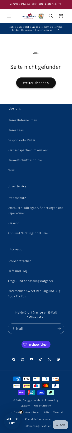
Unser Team (16, 130)
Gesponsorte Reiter (22, 140)
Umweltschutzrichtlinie (25, 160)
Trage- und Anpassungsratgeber (30, 281)
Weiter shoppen (36, 82)
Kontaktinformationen (38, 419)
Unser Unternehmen (22, 120)
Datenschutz (17, 198)
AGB (46, 412)
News (12, 170)
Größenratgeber (19, 261)
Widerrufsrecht (42, 405)
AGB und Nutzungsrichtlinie (28, 233)
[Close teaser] (21, 412)
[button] (9, 16)
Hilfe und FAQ (17, 271)
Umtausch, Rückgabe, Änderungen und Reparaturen (36, 210)
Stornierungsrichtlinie (38, 426)
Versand (13, 223)
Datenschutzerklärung (27, 412)
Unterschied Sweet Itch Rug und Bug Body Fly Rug (34, 293)
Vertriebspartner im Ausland (28, 150)
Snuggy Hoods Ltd (34, 400)
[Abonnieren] (59, 328)
